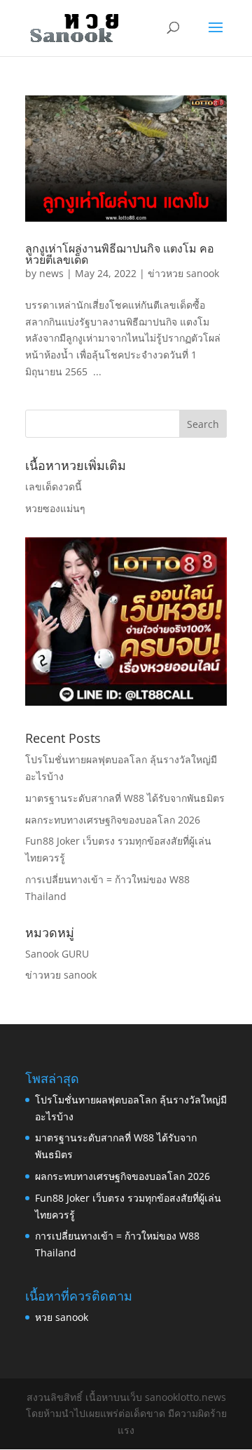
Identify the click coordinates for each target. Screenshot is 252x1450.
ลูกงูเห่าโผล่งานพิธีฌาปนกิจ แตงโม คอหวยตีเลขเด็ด (119, 254)
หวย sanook (61, 1317)
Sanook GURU (57, 953)
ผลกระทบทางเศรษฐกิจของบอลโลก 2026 (112, 819)
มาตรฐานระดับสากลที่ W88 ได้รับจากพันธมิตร (125, 798)
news (51, 273)
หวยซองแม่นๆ (55, 508)
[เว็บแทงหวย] (126, 702)
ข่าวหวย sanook (183, 273)
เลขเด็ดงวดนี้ (53, 486)
